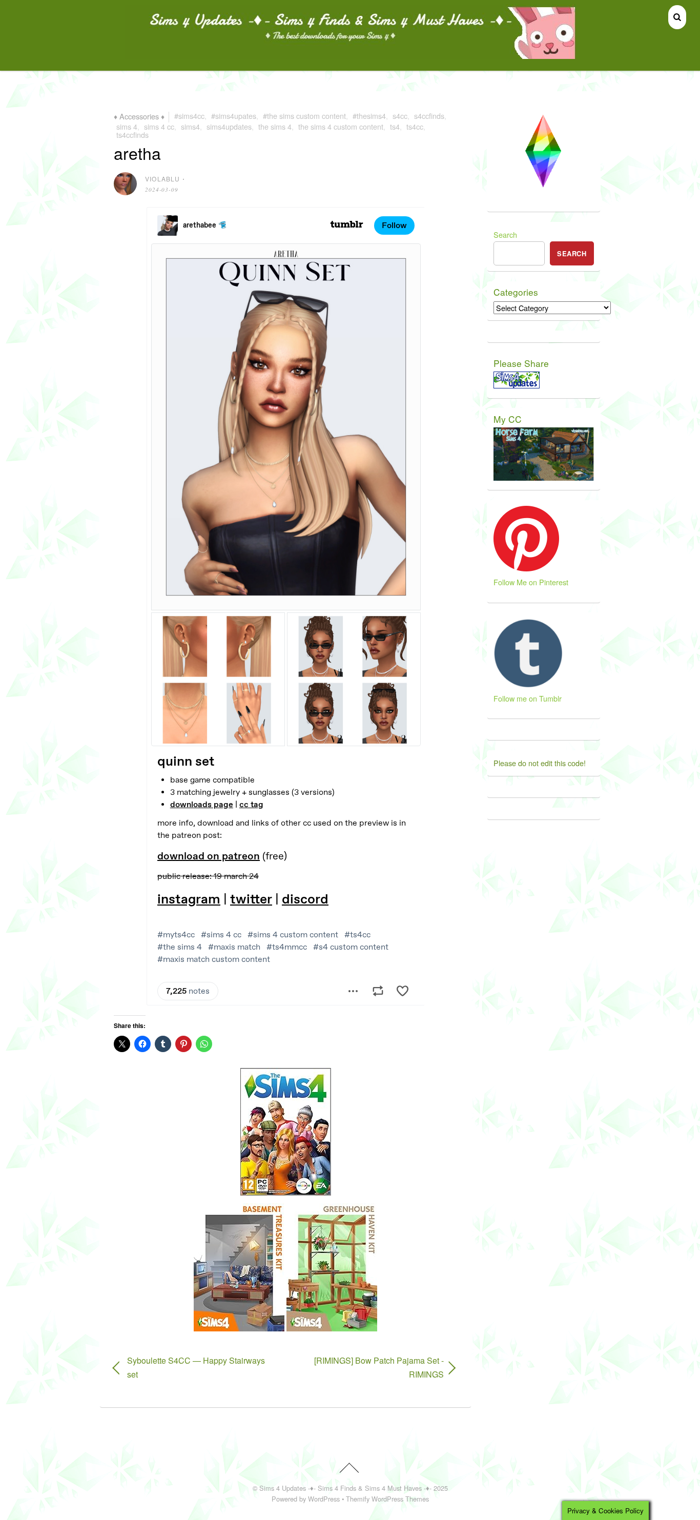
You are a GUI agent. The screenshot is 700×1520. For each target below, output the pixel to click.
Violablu (162, 178)
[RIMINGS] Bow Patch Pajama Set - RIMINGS (369, 1367)
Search (505, 234)
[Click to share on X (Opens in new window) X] (122, 1044)
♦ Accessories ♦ (139, 115)
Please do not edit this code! (539, 762)
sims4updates (229, 126)
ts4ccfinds (132, 134)
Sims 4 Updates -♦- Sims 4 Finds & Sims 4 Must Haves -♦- (345, 1488)
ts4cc (414, 126)
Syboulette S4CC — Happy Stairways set (196, 1367)
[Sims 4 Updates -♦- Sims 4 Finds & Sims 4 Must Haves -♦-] (350, 54)
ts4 (395, 126)
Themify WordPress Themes (387, 1499)
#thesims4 (369, 115)
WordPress (324, 1499)
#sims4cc (189, 115)
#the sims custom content (304, 115)
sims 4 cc (159, 126)
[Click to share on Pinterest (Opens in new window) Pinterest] (183, 1044)
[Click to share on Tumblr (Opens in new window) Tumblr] (163, 1044)
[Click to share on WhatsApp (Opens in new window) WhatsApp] (204, 1044)
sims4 (190, 126)
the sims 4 (275, 126)
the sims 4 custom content (340, 126)
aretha (137, 153)
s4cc (400, 115)
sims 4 (126, 126)
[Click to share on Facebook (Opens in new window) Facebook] (142, 1044)
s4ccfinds (429, 115)
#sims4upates (233, 115)
